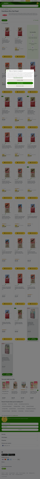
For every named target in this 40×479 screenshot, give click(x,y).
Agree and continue (20, 83)
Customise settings (20, 80)
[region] (20, 78)
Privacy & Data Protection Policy (18, 77)
